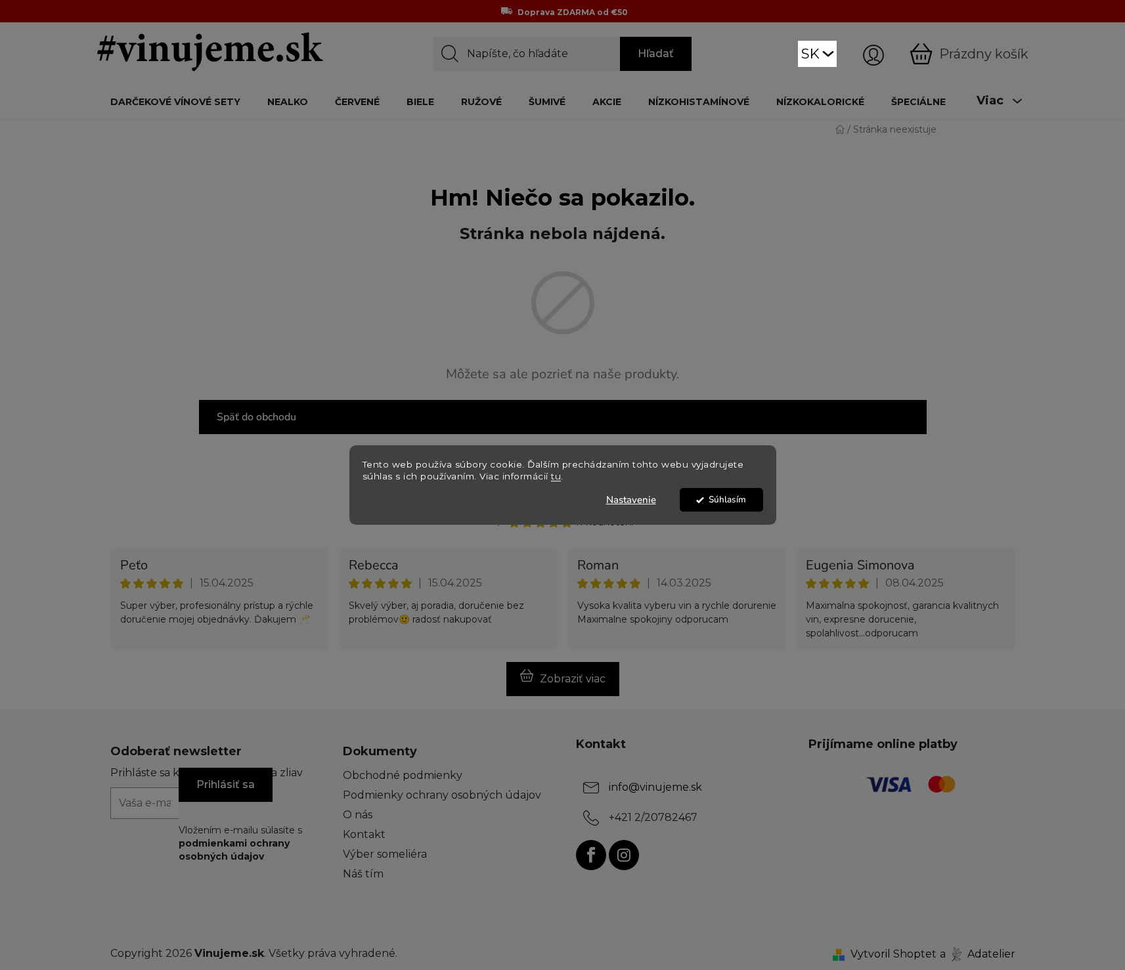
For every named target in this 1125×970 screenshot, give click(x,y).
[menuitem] (175, 101)
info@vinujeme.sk (655, 787)
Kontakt (364, 834)
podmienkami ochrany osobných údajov (234, 849)
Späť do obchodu (256, 417)
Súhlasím (727, 499)
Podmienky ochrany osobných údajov (442, 795)
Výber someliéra (385, 854)
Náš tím (363, 874)
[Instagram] (624, 855)
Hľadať (656, 53)
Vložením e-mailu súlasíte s (240, 843)
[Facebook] (591, 855)
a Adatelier (977, 954)
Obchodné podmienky (402, 775)
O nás (357, 814)
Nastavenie (631, 499)
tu (556, 477)
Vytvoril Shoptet (893, 954)
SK (810, 53)
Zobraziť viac (573, 678)
